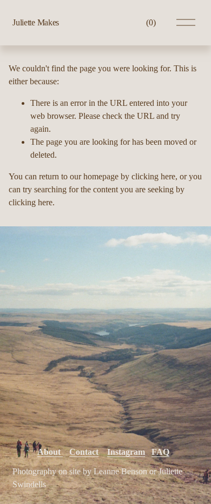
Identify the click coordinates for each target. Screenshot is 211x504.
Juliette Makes (35, 22)
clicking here (153, 176)
